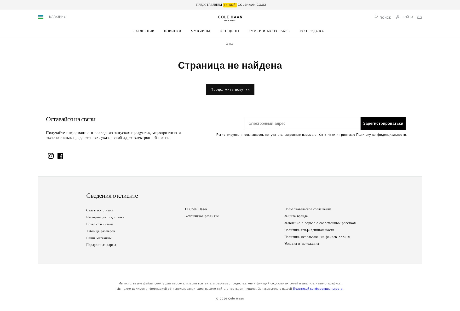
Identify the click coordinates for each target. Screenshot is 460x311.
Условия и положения (301, 243)
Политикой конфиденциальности (318, 288)
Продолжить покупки (230, 89)
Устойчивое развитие (202, 216)
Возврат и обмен (99, 224)
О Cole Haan (196, 209)
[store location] (41, 17)
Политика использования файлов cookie (317, 237)
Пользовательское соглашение (308, 209)
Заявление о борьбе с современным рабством (320, 223)
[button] (145, 31)
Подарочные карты (101, 245)
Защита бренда (296, 216)
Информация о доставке (105, 217)
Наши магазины (99, 238)
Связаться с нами (100, 210)
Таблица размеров (100, 231)
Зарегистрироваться (383, 123)
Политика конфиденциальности (309, 230)
